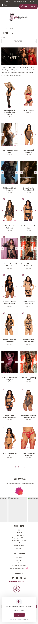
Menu (6, 5)
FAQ (19, 530)
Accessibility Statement (19, 565)
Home (3, 29)
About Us (19, 558)
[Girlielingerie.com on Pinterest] (21, 578)
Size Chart (19, 548)
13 (25, 467)
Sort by (3, 38)
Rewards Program (19, 543)
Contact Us (19, 532)
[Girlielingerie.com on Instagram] (25, 578)
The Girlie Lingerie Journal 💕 (19, 568)
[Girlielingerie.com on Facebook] (17, 578)
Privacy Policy (19, 560)
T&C (19, 563)
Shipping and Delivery (19, 538)
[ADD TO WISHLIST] (4, 83)
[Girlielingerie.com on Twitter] (13, 578)
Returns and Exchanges (19, 540)
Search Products (19, 545)
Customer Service (19, 535)
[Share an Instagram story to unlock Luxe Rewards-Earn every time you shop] (19, 491)
